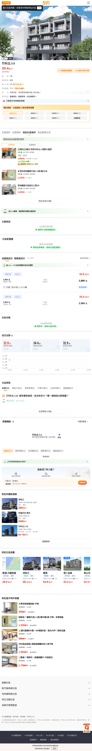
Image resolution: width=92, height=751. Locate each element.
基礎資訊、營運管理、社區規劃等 (22, 96)
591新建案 (29, 735)
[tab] (11, 144)
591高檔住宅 (72, 735)
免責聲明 (33, 740)
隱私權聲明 (54, 740)
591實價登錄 (16, 735)
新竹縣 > (16, 717)
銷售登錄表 (84, 258)
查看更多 (46, 541)
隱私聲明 (46, 749)
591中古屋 (50, 735)
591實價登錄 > (7, 717)
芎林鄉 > (23, 717)
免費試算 (82, 482)
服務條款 (43, 740)
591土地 (39, 735)
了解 (39, 8)
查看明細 (82, 287)
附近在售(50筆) (45, 201)
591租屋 (61, 735)
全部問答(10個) (45, 411)
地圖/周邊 (82, 422)
